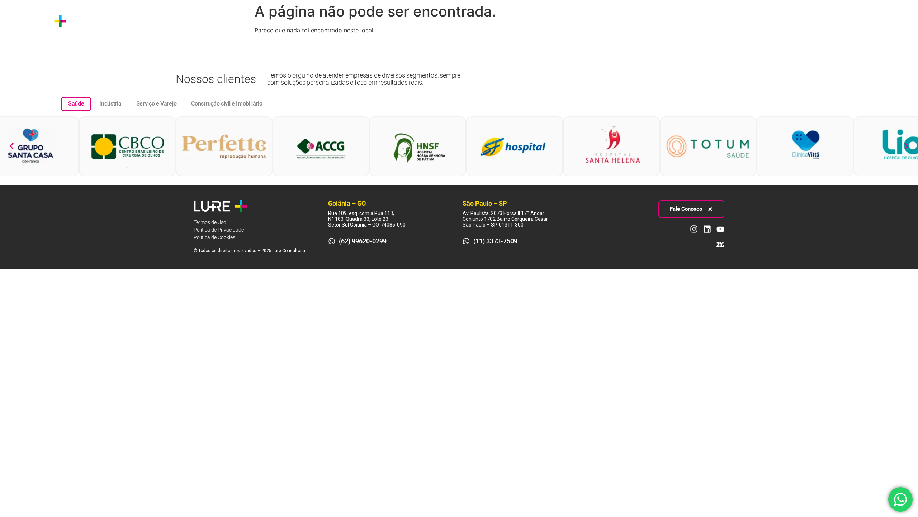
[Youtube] (901, 21)
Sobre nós (91, 21)
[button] (11, 146)
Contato (284, 21)
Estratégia (128, 21)
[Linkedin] (888, 21)
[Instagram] (875, 21)
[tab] (76, 104)
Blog (257, 21)
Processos (175, 21)
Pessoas (220, 21)
